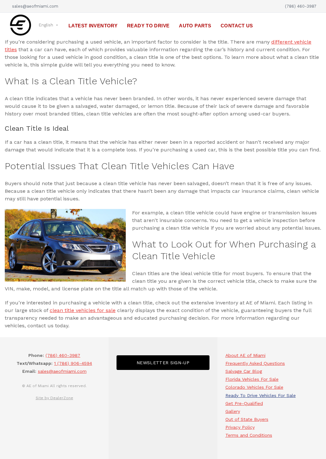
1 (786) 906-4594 (73, 363)
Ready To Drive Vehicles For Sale (260, 395)
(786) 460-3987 (300, 6)
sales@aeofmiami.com (34, 6)
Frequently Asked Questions (255, 363)
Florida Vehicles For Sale (252, 379)
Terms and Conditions (248, 435)
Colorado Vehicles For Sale (254, 387)
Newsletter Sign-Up (163, 362)
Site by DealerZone (54, 398)
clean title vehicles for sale (83, 310)
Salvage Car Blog (243, 371)
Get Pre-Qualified (244, 403)
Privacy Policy (240, 427)
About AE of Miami (245, 355)
